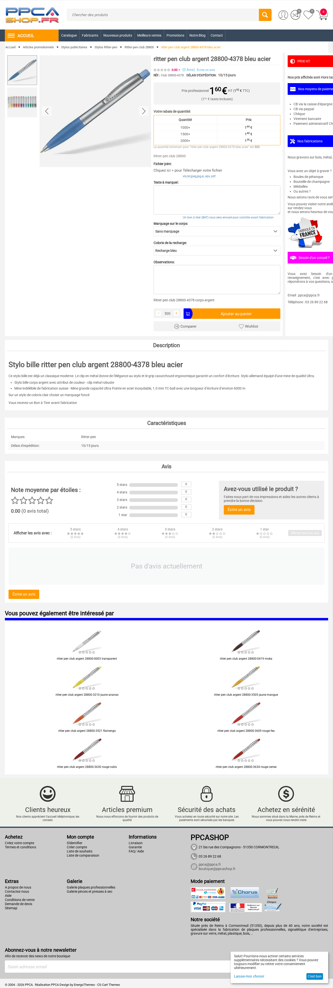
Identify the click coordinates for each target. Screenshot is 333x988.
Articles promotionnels (38, 47)
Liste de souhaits (79, 851)
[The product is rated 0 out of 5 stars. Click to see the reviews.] (162, 70)
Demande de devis (18, 904)
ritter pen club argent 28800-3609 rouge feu (246, 731)
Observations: (164, 262)
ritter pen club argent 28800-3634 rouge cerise (246, 767)
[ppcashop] (32, 14)
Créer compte (77, 847)
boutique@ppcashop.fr (217, 869)
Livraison (136, 843)
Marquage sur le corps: (171, 223)
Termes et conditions (20, 847)
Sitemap (11, 908)
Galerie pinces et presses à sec (89, 891)
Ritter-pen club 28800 (139, 47)
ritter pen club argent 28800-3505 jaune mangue (246, 694)
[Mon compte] (283, 15)
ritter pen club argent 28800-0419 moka (246, 658)
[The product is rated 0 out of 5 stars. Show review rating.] (87, 652)
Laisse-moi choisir (249, 976)
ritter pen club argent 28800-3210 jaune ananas (87, 694)
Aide (8, 896)
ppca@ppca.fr (210, 864)
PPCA (55, 985)
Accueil (10, 47)
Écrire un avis (206, 69)
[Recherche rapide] (265, 15)
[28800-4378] (95, 111)
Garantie (135, 847)
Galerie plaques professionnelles (91, 887)
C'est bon (315, 976)
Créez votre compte (19, 843)
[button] (217, 231)
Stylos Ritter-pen (106, 47)
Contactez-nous (17, 891)
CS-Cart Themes (108, 985)
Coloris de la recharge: (170, 243)
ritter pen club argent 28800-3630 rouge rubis (87, 767)
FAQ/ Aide (136, 851)
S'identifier (74, 843)
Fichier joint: (163, 164)
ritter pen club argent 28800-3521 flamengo (87, 731)
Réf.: (157, 75)
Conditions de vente (20, 900)
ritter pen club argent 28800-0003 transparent (87, 658)
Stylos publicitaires (74, 47)
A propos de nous (18, 887)
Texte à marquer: (166, 182)
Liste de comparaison (83, 855)
